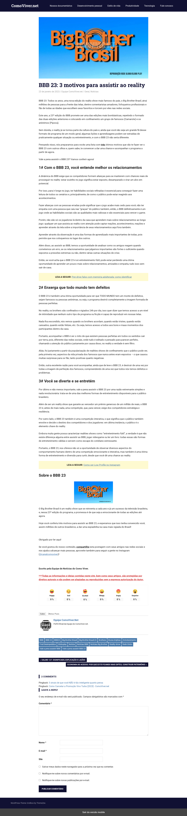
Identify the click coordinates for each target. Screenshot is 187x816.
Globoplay (62, 644)
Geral (87, 91)
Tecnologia (149, 6)
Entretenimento (129, 640)
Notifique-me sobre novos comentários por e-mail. (66, 773)
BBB (41, 640)
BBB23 (57, 640)
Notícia (72, 644)
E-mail (43, 751)
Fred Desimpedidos (48, 644)
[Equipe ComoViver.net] (45, 630)
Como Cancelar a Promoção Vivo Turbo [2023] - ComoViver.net (79, 686)
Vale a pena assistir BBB (50, 649)
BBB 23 (49, 640)
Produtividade (132, 6)
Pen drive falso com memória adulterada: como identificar (102, 277)
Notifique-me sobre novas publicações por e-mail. (66, 780)
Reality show (115, 644)
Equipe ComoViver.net (72, 91)
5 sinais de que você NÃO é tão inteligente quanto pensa (76, 682)
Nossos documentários (61, 6)
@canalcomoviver (49, 554)
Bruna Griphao (114, 640)
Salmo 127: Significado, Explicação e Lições (63, 660)
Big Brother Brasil (69, 640)
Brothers (102, 640)
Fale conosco (166, 6)
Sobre (42, 614)
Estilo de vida (113, 6)
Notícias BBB (82, 644)
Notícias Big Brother (98, 644)
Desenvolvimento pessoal (89, 6)
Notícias (94, 91)
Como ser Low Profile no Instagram (102, 465)
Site (41, 759)
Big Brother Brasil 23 (88, 640)
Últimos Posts (53, 614)
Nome (42, 742)
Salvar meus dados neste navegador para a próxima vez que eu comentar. (77, 766)
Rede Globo (127, 644)
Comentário (45, 703)
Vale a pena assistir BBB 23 (74, 649)
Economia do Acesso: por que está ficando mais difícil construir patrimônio (106, 665)
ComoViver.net (24, 5)
